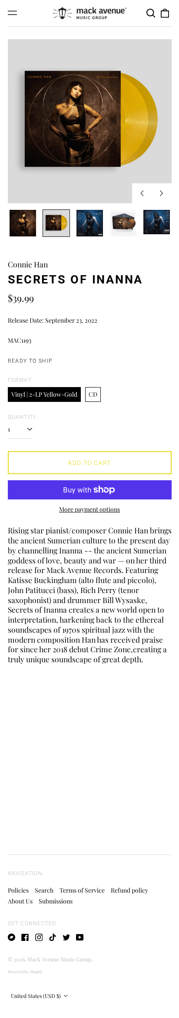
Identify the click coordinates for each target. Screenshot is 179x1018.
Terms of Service (82, 890)
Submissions (56, 901)
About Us (20, 901)
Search (44, 890)
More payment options (89, 509)
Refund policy (129, 890)
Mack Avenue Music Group (59, 959)
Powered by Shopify (25, 971)
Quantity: (23, 417)
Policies (18, 890)
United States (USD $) (36, 995)
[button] (151, 13)
